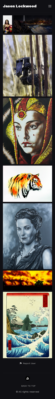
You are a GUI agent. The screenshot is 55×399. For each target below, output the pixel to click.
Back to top (28, 386)
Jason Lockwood (20, 6)
